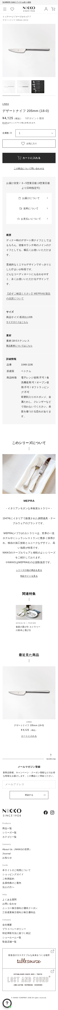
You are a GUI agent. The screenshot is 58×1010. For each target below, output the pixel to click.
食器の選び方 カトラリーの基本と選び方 (28, 628)
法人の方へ (8, 887)
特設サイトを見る (29, 576)
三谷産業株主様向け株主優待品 (18, 912)
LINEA (5, 104)
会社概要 (7, 924)
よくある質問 (9, 899)
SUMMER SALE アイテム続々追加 (16, 2)
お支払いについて (31, 218)
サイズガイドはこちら (17, 322)
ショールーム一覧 (11, 937)
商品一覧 (7, 828)
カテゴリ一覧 (9, 837)
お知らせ (7, 857)
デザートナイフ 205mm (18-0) (29, 725)
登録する (29, 795)
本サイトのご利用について (16, 870)
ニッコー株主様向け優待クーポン (20, 908)
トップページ (8, 17)
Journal (6, 853)
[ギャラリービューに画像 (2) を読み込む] (23, 86)
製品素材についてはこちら (19, 345)
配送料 (5, 123)
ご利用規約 (8, 878)
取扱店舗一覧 (9, 941)
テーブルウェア (22, 17)
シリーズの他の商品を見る (29, 570)
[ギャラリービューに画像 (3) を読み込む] (37, 86)
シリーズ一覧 (9, 832)
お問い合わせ (9, 903)
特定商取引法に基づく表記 (16, 933)
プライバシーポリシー (14, 929)
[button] (4, 9)
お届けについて (31, 198)
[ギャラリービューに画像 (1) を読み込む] (8, 86)
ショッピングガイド (13, 874)
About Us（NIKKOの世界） (17, 849)
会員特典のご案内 (11, 883)
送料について (30, 208)
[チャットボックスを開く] (7, 1003)
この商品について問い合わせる (29, 168)
